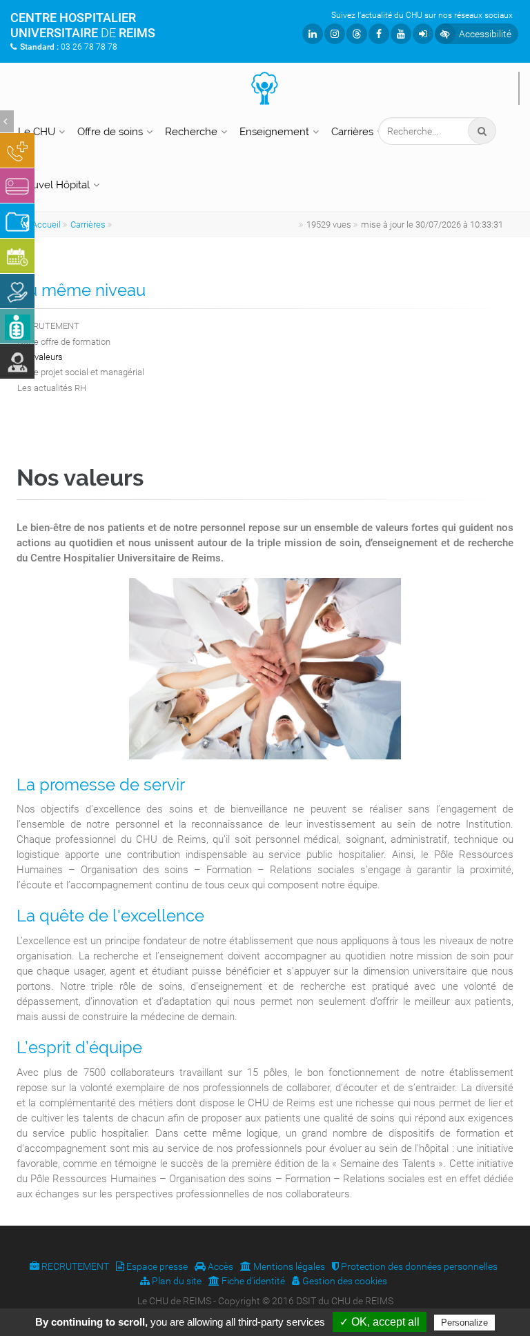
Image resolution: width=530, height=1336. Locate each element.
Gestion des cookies (343, 1280)
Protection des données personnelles (418, 1266)
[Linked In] (312, 33)
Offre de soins (110, 132)
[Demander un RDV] (17, 256)
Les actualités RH (51, 388)
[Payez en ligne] (17, 185)
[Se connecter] (423, 33)
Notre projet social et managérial (80, 372)
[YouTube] (401, 33)
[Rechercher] (482, 131)
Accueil (46, 224)
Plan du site (176, 1280)
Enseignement (274, 132)
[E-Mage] (17, 326)
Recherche (191, 132)
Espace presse (156, 1266)
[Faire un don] (17, 291)
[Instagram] (334, 33)
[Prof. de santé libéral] (17, 361)
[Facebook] (379, 33)
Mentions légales (288, 1266)
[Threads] (356, 33)
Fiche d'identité (252, 1280)
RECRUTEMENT (48, 326)
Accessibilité (485, 33)
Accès (219, 1266)
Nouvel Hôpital (54, 185)
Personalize (464, 1322)
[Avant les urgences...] (17, 150)
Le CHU (36, 132)
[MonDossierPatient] (17, 220)
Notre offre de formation (63, 342)
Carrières (352, 132)
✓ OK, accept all (380, 1322)
